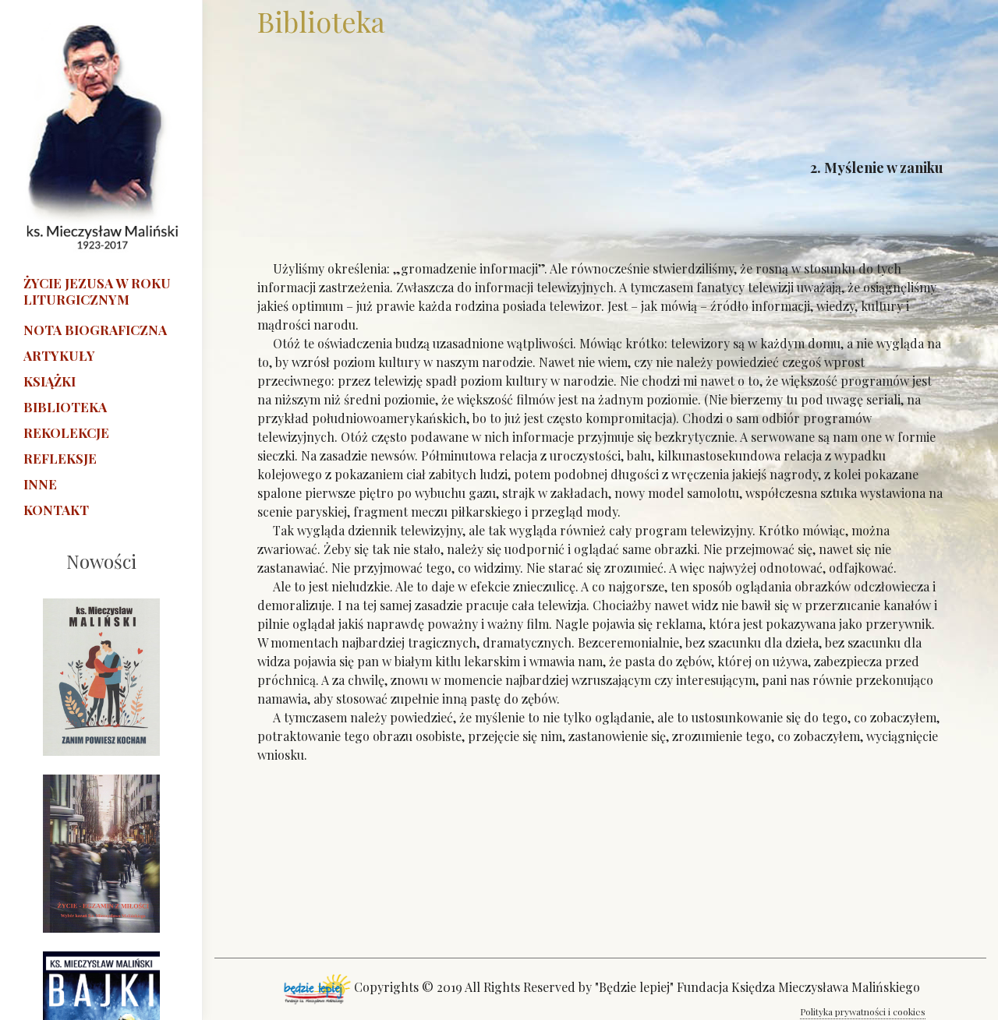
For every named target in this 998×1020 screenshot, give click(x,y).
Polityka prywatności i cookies (862, 1011)
